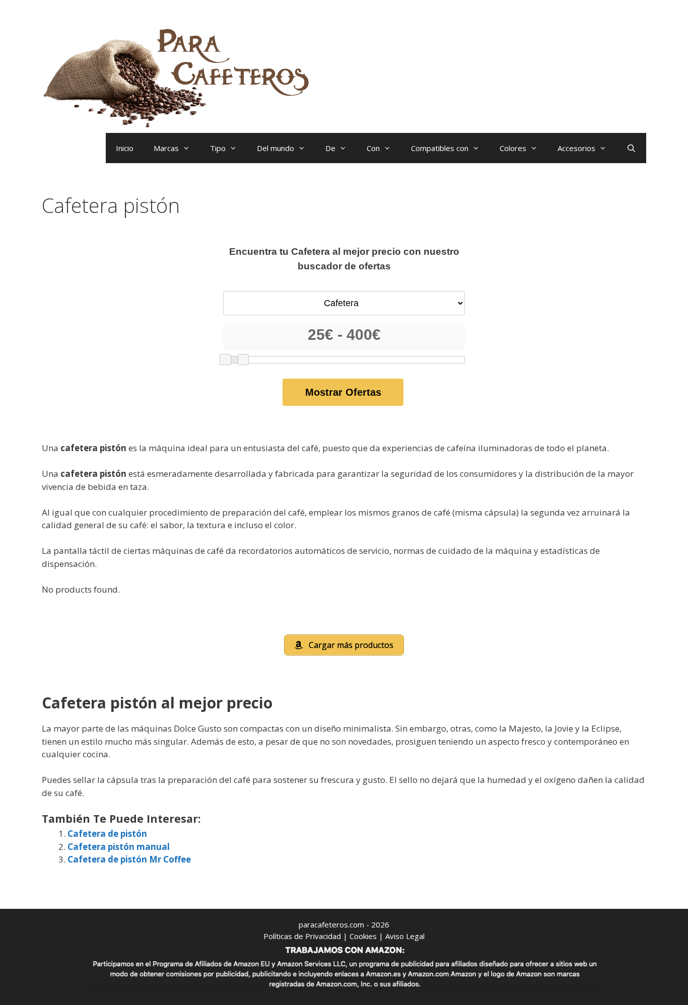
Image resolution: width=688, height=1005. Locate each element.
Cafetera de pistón (107, 833)
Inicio (124, 148)
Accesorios (576, 148)
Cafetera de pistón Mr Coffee (129, 859)
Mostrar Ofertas (343, 392)
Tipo (218, 148)
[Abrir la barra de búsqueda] (631, 148)
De (330, 148)
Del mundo (275, 148)
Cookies (363, 936)
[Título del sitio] (180, 76)
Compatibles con (439, 148)
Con (373, 148)
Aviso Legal (405, 936)
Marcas (166, 148)
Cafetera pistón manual (118, 846)
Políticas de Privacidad (302, 936)
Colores (513, 148)
